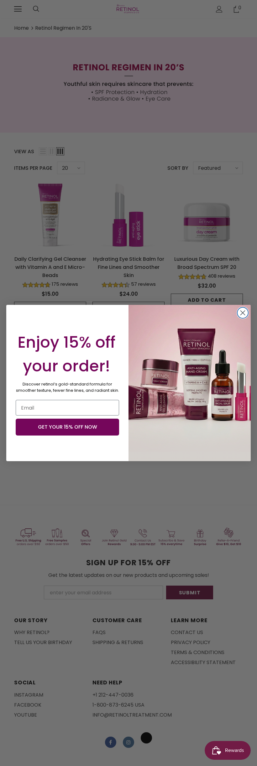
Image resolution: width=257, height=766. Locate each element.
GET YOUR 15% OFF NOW (67, 427)
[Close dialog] (242, 312)
